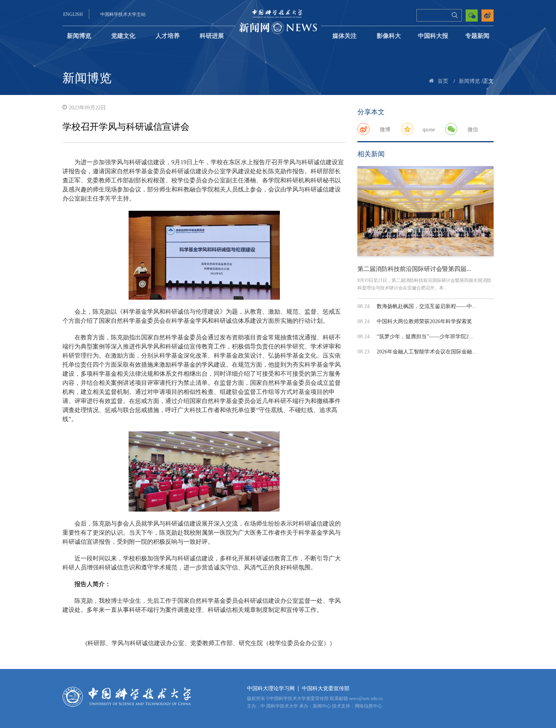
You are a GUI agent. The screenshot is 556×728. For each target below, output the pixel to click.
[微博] (363, 129)
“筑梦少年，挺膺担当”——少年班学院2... (425, 336)
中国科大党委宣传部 (325, 688)
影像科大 (389, 36)
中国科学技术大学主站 (123, 14)
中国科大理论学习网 (271, 688)
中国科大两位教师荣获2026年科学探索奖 (424, 321)
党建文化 (123, 36)
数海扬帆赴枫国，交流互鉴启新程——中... (427, 306)
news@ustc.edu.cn (366, 698)
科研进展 (212, 36)
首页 (443, 81)
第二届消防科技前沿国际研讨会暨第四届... (414, 269)
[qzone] (407, 129)
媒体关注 (344, 36)
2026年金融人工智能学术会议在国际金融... (427, 352)
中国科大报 (433, 36)
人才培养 (167, 36)
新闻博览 (79, 36)
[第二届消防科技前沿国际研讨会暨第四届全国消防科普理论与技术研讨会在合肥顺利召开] (425, 211)
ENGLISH (73, 14)
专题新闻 (477, 36)
